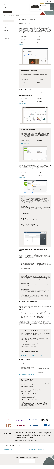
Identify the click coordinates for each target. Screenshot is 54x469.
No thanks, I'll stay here (43, 7)
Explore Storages (22, 177)
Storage (5, 27)
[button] (3, 1)
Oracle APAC (4, 4)
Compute (5, 22)
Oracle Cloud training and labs (7, 450)
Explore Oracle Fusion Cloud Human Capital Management (36, 449)
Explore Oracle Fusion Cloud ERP (7, 449)
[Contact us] (50, 1)
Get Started (17, 15)
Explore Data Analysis (22, 103)
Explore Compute (23, 85)
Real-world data (6, 30)
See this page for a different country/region (36, 9)
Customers (8, 15)
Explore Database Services (25, 143)
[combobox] (27, 2)
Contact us (27, 461)
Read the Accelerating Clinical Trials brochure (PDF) (29, 407)
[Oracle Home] (7, 1)
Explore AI (21, 44)
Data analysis (6, 24)
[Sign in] (49, 1)
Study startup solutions (7, 38)
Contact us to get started (7, 11)
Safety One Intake (6, 36)
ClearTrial (5, 35)
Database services (6, 25)
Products (4, 15)
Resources (12, 15)
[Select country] (47, 1)
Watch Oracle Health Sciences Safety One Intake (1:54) (27, 374)
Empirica (5, 33)
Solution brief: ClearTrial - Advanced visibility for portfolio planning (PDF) (32, 355)
